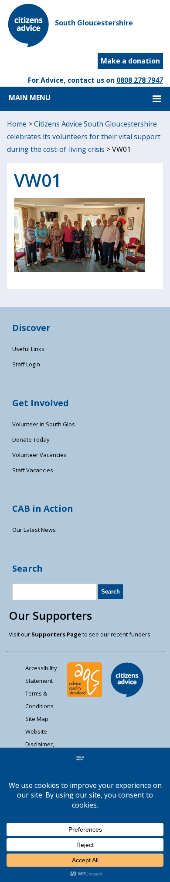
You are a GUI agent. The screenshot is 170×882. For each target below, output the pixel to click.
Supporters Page (56, 634)
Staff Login (26, 364)
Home (17, 124)
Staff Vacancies (32, 470)
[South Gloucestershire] (29, 44)
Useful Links (28, 349)
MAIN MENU (30, 97)
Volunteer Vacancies (39, 455)
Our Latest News (34, 530)
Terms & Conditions (39, 699)
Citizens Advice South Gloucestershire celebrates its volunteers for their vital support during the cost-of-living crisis (83, 136)
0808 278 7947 (139, 80)
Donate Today (31, 439)
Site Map (36, 719)
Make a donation (130, 61)
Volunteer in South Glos (43, 424)
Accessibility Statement (41, 674)
